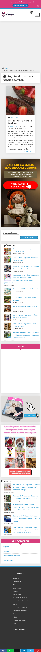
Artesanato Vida (14, 126)
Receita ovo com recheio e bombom (20, 122)
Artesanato (17, 588)
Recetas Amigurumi (19, 620)
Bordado (16, 614)
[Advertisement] (20, 44)
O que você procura (10, 233)
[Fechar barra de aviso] (38, 6)
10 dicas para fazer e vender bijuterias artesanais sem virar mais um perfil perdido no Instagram (26, 507)
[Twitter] (17, 650)
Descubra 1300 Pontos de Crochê (25, 289)
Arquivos (6, 546)
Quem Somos (8, 560)
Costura (15, 604)
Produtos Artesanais (20, 607)
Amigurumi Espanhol (20, 611)
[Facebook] (3, 650)
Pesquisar (29, 237)
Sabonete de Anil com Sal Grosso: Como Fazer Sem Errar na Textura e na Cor (26, 518)
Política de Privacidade (11, 556)
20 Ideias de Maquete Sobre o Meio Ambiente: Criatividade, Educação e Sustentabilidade (26, 335)
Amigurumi (16, 578)
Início (6, 68)
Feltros (15, 617)
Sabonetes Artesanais (20, 601)
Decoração (17, 594)
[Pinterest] (37, 650)
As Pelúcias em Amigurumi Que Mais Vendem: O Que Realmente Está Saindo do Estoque (26, 487)
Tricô (14, 623)
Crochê (15, 591)
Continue (28, 151)
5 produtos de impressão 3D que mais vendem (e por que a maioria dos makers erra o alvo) (26, 530)
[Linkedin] (23, 650)
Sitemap (6, 551)
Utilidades (16, 585)
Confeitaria (15, 118)
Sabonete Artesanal (20, 598)
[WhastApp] (10, 650)
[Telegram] (30, 650)
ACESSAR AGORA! (19, 6)
